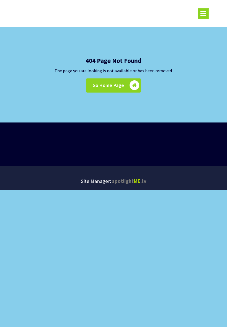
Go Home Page (108, 85)
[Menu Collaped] (203, 13)
